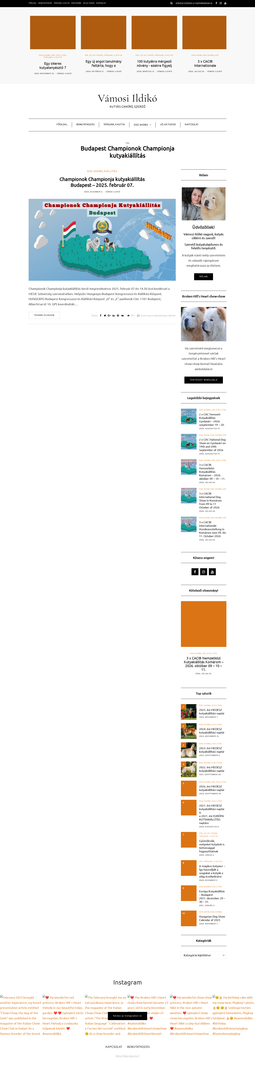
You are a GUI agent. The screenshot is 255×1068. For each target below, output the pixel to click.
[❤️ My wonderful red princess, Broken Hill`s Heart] (63, 1016)
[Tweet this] (105, 316)
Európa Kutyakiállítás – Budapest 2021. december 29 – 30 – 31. (212, 896)
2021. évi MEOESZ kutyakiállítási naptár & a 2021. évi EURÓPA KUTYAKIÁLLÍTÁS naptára (211, 814)
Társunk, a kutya (62, 3)
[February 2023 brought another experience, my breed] (21, 1016)
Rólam (203, 276)
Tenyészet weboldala (204, 380)
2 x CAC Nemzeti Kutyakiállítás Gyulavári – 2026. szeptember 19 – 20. (211, 419)
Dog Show (195, 55)
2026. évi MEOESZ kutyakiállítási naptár (211, 787)
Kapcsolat (101, 3)
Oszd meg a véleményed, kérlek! (158, 315)
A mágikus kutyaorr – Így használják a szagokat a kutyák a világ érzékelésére (212, 871)
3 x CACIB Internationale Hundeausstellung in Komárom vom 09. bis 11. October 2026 (212, 529)
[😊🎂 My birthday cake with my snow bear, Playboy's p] (233, 1016)
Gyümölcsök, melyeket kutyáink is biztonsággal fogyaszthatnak (211, 846)
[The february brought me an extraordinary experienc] (106, 1016)
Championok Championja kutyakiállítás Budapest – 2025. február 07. (102, 182)
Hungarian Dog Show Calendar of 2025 (212, 918)
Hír (51, 55)
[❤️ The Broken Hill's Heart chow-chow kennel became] (149, 1016)
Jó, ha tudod (88, 3)
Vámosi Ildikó (62, 74)
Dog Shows (76, 3)
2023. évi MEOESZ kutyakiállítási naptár (211, 749)
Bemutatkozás (45, 3)
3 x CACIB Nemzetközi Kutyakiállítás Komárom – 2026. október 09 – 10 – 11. (212, 471)
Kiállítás (59, 55)
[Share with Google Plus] (109, 316)
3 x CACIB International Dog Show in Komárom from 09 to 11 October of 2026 (210, 500)
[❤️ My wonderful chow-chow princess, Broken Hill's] (191, 1016)
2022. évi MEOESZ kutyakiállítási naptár (211, 768)
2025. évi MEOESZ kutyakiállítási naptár (211, 711)
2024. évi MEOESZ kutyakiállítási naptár (211, 730)
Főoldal (33, 3)
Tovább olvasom (44, 315)
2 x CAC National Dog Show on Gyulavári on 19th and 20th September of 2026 (212, 445)
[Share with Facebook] (101, 316)
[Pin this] (118, 316)
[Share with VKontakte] (122, 316)
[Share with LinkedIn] (114, 316)
